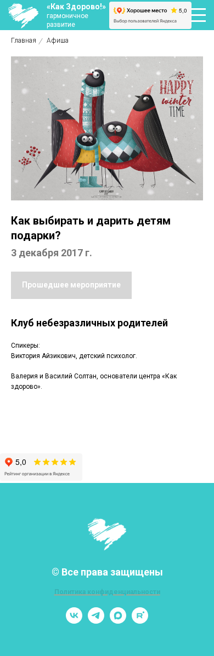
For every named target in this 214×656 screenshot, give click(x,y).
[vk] (74, 620)
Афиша (58, 40)
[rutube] (140, 620)
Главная (23, 40)
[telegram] (96, 620)
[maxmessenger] (118, 620)
